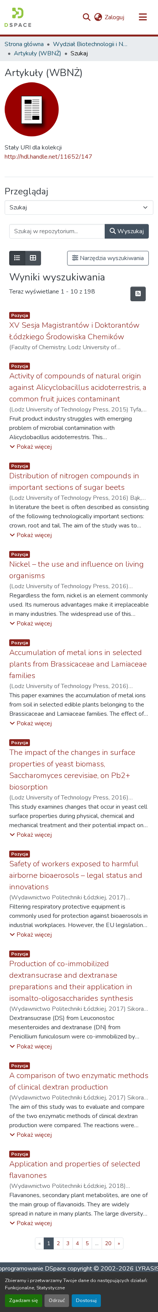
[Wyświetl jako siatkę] (33, 258)
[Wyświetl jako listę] (17, 258)
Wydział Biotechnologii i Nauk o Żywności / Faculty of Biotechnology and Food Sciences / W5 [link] (91, 44)
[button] (18, 17)
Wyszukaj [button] (130, 231)
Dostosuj (86, 1300)
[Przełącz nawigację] (142, 17)
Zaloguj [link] (114, 17)
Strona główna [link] (24, 44)
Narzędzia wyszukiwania (111, 258)
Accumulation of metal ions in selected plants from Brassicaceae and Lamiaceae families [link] (78, 664)
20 (108, 1243)
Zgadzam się (23, 1300)
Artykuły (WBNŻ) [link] (37, 53)
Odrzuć (57, 1300)
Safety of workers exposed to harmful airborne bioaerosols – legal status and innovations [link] (75, 875)
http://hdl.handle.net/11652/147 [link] (48, 157)
